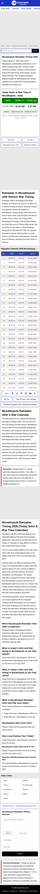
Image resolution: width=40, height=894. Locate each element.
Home (3, 46)
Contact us (13, 891)
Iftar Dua (30, 140)
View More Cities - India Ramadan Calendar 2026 (19, 806)
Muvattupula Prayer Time (10, 145)
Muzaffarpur (8, 789)
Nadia (5, 798)
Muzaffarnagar (28, 785)
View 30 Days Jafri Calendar (26, 399)
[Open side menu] (2, 3)
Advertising (23, 891)
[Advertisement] (20, 168)
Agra (5, 780)
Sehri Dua (11, 140)
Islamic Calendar (26, 8)
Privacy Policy (33, 891)
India (30, 46)
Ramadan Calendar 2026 (19, 46)
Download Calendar (30, 145)
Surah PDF (15, 8)
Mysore (6, 794)
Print (7, 399)
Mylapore (26, 789)
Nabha (25, 794)
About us (5, 891)
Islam (8, 46)
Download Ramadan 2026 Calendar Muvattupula (20, 404)
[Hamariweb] (20, 3)
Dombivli (25, 780)
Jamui (6, 785)
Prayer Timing (5, 8)
